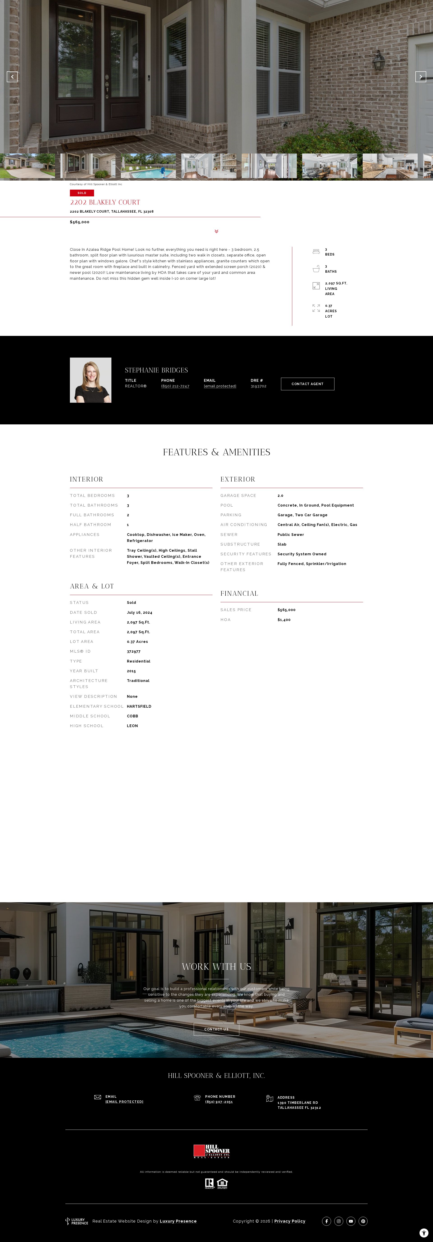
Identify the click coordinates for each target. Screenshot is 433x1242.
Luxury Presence (178, 1221)
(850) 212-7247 (175, 386)
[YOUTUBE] (350, 1221)
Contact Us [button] (216, 1029)
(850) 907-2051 (219, 1102)
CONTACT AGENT (308, 384)
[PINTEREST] (363, 1221)
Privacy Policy (290, 1221)
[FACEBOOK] (326, 1221)
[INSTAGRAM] (338, 1221)
